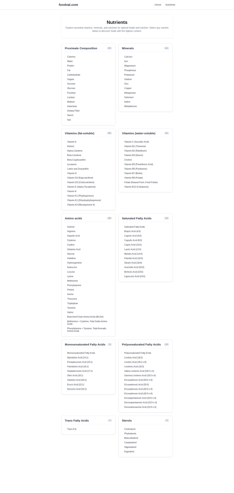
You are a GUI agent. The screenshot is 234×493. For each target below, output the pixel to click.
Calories (71, 57)
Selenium (129, 97)
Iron (126, 61)
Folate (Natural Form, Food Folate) (141, 182)
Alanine (71, 227)
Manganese (130, 93)
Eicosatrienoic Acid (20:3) (136, 384)
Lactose (71, 97)
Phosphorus (130, 70)
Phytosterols (130, 433)
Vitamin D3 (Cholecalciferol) (80, 182)
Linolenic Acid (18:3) (134, 366)
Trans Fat (71, 429)
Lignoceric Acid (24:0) (134, 276)
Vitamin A (71, 142)
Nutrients (170, 4)
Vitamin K (72, 191)
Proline (70, 290)
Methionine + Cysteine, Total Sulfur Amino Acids (87, 322)
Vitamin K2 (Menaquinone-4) (81, 205)
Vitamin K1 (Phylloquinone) (80, 196)
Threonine (72, 299)
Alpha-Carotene (74, 151)
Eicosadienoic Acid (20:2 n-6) (138, 380)
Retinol (70, 146)
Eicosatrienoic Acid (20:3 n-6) (138, 393)
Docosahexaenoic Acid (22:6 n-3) (140, 407)
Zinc (126, 84)
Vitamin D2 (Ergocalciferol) (80, 178)
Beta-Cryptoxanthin (76, 160)
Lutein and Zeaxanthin (78, 169)
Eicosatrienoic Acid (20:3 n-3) (138, 389)
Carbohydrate (73, 75)
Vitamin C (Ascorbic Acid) (136, 142)
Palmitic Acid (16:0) (133, 258)
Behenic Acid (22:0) (133, 272)
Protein (70, 66)
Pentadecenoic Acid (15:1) (79, 362)
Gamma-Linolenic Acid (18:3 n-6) (140, 375)
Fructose (71, 93)
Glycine (70, 254)
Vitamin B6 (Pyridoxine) (135, 169)
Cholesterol (129, 429)
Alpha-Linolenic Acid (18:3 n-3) (139, 371)
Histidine (71, 258)
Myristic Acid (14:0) (133, 254)
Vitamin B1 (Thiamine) (135, 146)
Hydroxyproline (74, 263)
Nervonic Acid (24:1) (77, 389)
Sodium (128, 79)
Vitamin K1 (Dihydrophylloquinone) (84, 200)
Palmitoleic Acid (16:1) (78, 366)
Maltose (71, 102)
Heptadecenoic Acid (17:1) (80, 371)
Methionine (72, 281)
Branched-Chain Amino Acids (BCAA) (85, 317)
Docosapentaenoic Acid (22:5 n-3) (140, 402)
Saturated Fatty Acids (134, 227)
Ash (69, 120)
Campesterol (130, 442)
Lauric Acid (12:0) (132, 249)
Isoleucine (72, 267)
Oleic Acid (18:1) (75, 375)
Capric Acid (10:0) (133, 245)
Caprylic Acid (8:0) (133, 240)
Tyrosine (71, 308)
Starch (70, 115)
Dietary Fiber (73, 111)
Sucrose (71, 84)
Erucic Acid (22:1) (75, 384)
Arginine (71, 231)
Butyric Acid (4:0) (132, 231)
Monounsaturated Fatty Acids (81, 353)
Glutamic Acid (73, 249)
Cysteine (71, 240)
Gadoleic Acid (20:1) (77, 380)
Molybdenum (130, 106)
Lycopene (72, 164)
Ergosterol (129, 451)
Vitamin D (72, 173)
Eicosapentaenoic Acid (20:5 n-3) (140, 398)
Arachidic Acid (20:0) (134, 267)
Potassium (129, 75)
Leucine (71, 272)
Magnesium (130, 66)
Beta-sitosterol (131, 438)
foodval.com (68, 4)
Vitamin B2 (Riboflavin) (135, 151)
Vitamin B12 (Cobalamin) (136, 187)
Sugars (70, 79)
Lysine (70, 276)
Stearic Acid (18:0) (133, 263)
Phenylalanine (74, 285)
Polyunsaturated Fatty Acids (137, 353)
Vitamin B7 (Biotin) (133, 173)
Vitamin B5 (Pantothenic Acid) (138, 164)
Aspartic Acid (73, 236)
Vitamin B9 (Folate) (133, 178)
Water (70, 61)
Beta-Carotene (74, 155)
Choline (128, 160)
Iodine (127, 102)
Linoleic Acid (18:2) (133, 357)
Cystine (70, 245)
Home (158, 4)
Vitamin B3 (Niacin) (133, 155)
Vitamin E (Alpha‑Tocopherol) (81, 187)
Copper (127, 88)
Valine (70, 312)
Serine (70, 294)
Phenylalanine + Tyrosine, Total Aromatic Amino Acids (86, 329)
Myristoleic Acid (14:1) (77, 357)
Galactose (72, 106)
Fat (68, 70)
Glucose (71, 88)
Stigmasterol (130, 447)
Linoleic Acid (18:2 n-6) (135, 362)
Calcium (128, 57)
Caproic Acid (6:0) (133, 236)
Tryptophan (72, 303)
